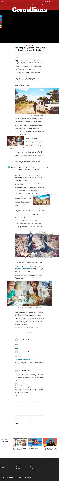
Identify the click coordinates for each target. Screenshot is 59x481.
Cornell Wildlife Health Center (30, 73)
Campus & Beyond (29, 45)
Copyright (21, 477)
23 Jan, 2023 (20, 352)
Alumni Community (26, 4)
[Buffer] (1, 24)
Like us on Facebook (47, 1)
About (45, 4)
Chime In (30, 446)
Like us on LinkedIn (49, 1)
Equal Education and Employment (34, 470)
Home (14, 4)
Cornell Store (31, 468)
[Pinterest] (1, 22)
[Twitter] (1, 16)
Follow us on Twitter (45, 1)
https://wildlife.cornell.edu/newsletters (22, 359)
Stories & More (18, 4)
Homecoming (45, 464)
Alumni (18, 1)
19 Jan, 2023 (20, 340)
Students (30, 1)
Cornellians (40, 1)
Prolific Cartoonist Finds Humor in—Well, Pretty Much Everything (50, 449)
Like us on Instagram (52, 1)
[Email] (1, 25)
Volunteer (31, 464)
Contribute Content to (21, 464)
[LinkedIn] (1, 20)
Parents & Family (24, 1)
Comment (17, 406)
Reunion (44, 462)
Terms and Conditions (13, 477)
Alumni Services (32, 462)
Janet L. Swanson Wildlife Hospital (22, 268)
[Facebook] (1, 18)
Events (30, 466)
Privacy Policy (5, 477)
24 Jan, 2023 (20, 371)
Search (55, 1)
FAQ (16, 466)
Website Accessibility (29, 477)
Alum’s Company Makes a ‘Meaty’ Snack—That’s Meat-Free (20, 449)
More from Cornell (40, 4)
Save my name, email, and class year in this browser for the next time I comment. (29, 429)
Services (34, 1)
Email (16, 423)
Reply (16, 347)
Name (16, 418)
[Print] (1, 27)
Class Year (32, 418)
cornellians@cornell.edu (5, 467)
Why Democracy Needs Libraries (35, 448)
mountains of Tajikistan (36, 183)
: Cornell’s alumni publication (21, 462)
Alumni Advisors (18, 468)
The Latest (33, 4)
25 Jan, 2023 (20, 385)
